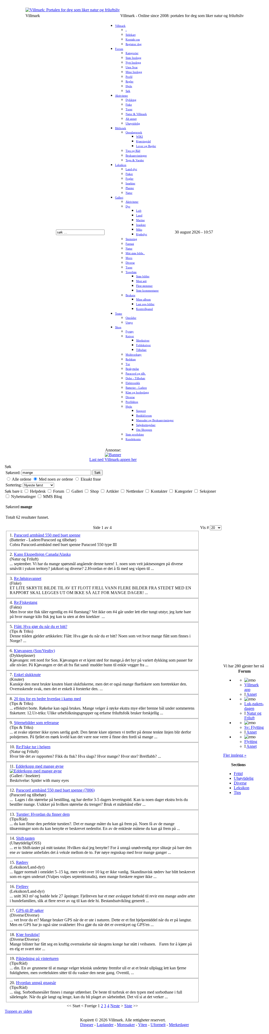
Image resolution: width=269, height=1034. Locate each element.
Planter (130, 188)
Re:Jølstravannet (27, 578)
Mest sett (141, 281)
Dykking (131, 99)
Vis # (205, 527)
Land (139, 215)
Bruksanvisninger (136, 155)
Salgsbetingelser (146, 425)
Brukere (130, 295)
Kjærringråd (143, 141)
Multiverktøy (134, 354)
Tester (118, 313)
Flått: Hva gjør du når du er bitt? (40, 626)
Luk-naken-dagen (254, 706)
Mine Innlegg (134, 72)
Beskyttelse (132, 368)
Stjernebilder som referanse (36, 722)
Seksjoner (208, 491)
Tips (237, 792)
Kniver (130, 336)
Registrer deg (134, 44)
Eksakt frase (91, 479)
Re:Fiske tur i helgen (33, 747)
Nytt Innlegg (133, 62)
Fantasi (130, 243)
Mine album (143, 299)
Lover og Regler (146, 146)
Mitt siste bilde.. (135, 253)
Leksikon (120, 165)
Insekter (130, 183)
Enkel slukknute (27, 674)
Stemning (131, 239)
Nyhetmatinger (24, 496)
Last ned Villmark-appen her (113, 459)
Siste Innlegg (133, 57)
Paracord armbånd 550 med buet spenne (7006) (55, 790)
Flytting (250, 741)
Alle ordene (21, 479)
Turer (129, 109)
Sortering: (14, 485)
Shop (118, 327)
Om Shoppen (144, 429)
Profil (129, 76)
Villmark (120, 25)
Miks (139, 229)
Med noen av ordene (56, 479)
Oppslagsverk (134, 132)
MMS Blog (52, 496)
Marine (140, 220)
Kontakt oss (133, 39)
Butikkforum (144, 415)
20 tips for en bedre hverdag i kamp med (47, 699)
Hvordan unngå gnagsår (36, 982)
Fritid (238, 773)
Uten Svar (132, 67)
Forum (119, 49)
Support (141, 410)
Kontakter (159, 491)
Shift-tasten (25, 838)
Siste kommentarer (147, 290)
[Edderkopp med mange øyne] (36, 771)
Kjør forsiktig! (28, 934)
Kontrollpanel (144, 309)
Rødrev (22, 862)
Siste (128, 1006)
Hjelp (129, 86)
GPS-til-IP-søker (30, 910)
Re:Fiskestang (25, 602)
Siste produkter (135, 434)
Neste (115, 1006)
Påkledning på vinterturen (37, 958)
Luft (138, 210)
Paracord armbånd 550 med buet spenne (47, 535)
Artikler (113, 491)
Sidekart (131, 34)
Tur (128, 364)
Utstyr (129, 322)
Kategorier (132, 53)
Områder (131, 317)
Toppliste (131, 272)
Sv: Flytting (254, 727)
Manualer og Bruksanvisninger (155, 420)
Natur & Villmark (136, 114)
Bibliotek (120, 128)
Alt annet (131, 118)
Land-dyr (131, 169)
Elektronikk (133, 383)
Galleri (119, 197)
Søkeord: (13, 472)
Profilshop (132, 402)
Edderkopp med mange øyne (40, 766)
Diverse (130, 262)
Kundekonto (133, 439)
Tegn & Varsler (135, 160)
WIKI (139, 136)
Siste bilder (142, 276)
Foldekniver (143, 345)
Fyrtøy (130, 331)
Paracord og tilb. (136, 373)
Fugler (129, 178)
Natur (129, 192)
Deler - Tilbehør (135, 378)
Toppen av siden (18, 1011)
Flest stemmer (144, 285)
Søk (128, 91)
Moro (129, 258)
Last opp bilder (145, 304)
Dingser (86, 1024)
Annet (251, 694)
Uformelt (158, 1024)
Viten (142, 1024)
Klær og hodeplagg (137, 392)
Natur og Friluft (252, 715)
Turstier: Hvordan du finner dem (43, 814)
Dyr (128, 206)
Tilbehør (141, 350)
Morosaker (126, 1024)
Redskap (131, 359)
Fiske (129, 104)
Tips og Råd (133, 150)
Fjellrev (22, 886)
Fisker (129, 174)
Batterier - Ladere (136, 387)
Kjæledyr (141, 234)
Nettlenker (135, 491)
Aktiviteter (121, 95)
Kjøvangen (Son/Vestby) (34, 650)
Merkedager (179, 1024)
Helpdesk (38, 491)
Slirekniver (142, 340)
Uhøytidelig (133, 123)
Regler (129, 81)
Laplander (105, 1024)
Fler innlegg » (234, 755)
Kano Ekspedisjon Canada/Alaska (42, 554)
